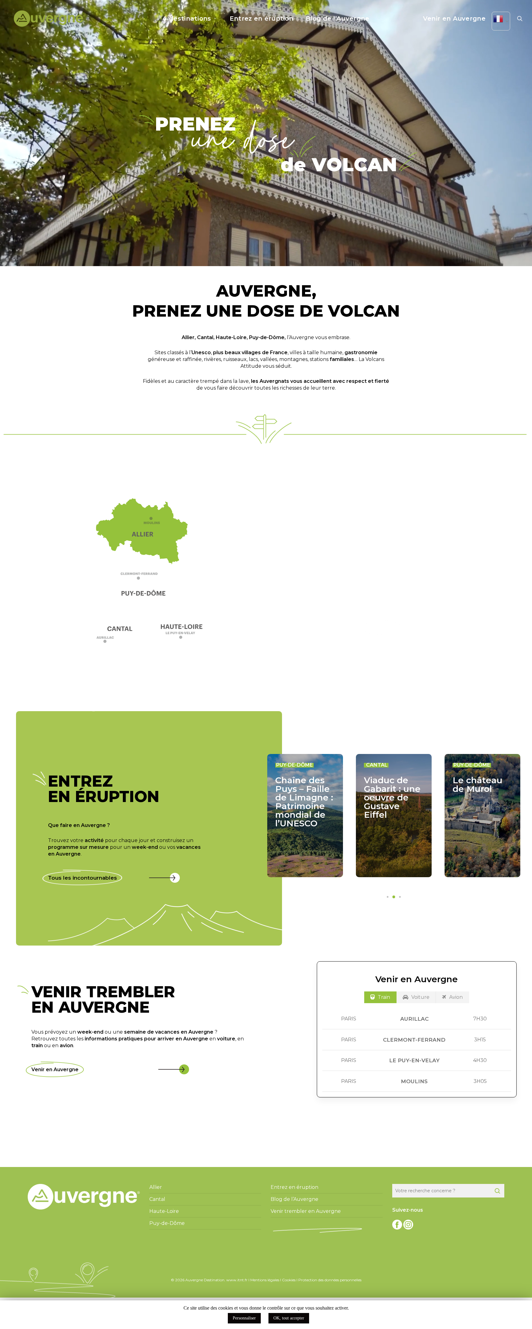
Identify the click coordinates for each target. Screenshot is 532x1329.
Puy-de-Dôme (266, 337)
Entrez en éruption (294, 1187)
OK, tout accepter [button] (288, 1318)
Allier (188, 337)
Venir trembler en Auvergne (306, 1211)
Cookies (289, 1280)
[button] (145, 578)
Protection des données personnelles (329, 1280)
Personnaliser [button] (244, 1318)
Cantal (205, 337)
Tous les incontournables (82, 878)
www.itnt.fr (237, 1280)
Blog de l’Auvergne (294, 1199)
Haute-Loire (231, 337)
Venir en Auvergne (55, 1069)
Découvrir (382, 627)
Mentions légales (264, 1280)
